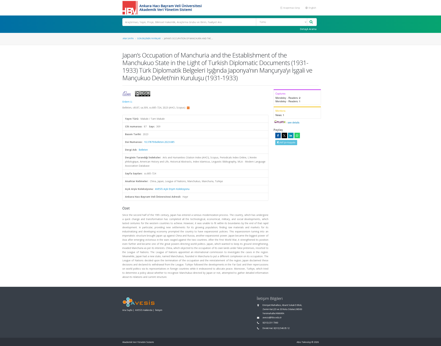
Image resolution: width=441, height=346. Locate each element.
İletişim (158, 310)
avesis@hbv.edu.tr (272, 317)
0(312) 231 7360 (270, 322)
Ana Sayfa (128, 38)
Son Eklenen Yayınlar (149, 38)
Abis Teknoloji (304, 342)
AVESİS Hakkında (143, 310)
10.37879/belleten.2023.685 (159, 142)
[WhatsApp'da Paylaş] (297, 135)
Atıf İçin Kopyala (287, 142)
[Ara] (311, 22)
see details (293, 122)
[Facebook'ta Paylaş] (278, 135)
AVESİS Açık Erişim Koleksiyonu (172, 189)
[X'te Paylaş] (284, 135)
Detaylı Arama (308, 29)
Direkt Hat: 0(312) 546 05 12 (276, 328)
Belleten (143, 149)
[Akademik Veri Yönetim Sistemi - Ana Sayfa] (130, 7)
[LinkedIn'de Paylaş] (291, 135)
